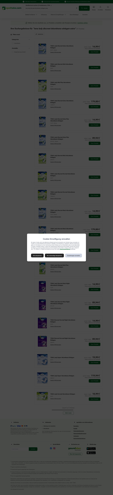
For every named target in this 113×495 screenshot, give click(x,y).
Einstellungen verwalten (73, 255)
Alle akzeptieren (37, 255)
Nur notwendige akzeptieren (54, 255)
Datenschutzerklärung (65, 249)
